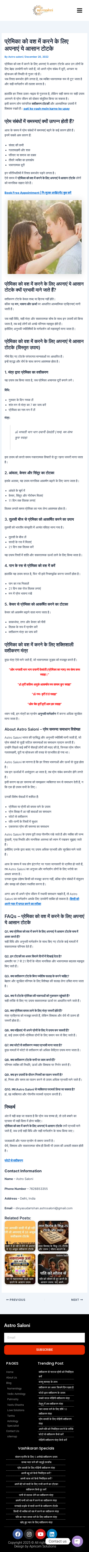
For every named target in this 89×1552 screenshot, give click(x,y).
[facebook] (17, 15)
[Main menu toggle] (79, 10)
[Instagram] (7, 6)
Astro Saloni (17, 1325)
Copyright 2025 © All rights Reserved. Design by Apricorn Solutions (35, 1544)
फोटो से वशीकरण (14, 1160)
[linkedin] (8, 15)
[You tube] (16, 6)
